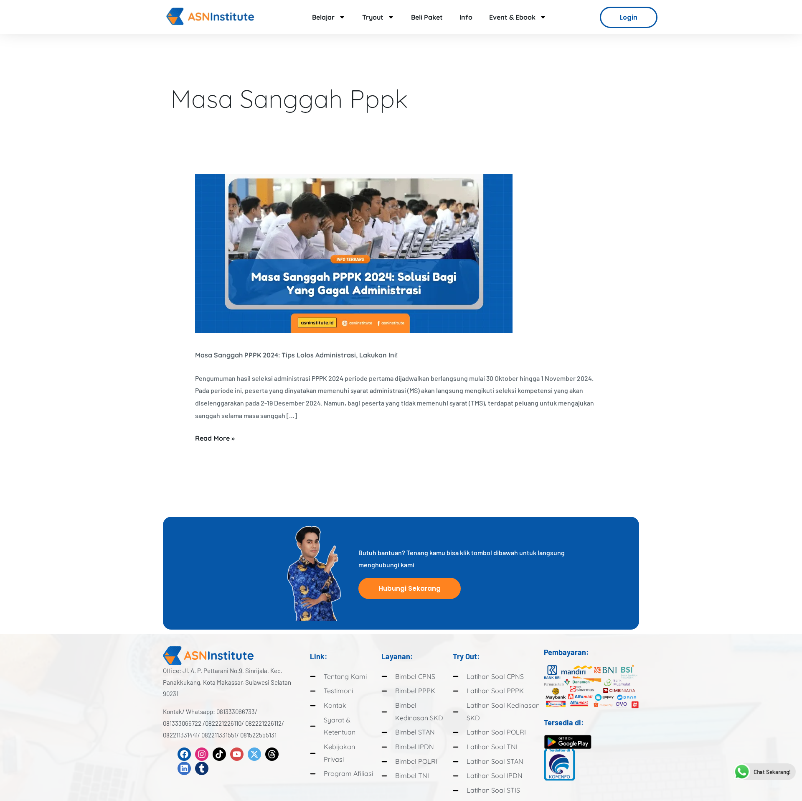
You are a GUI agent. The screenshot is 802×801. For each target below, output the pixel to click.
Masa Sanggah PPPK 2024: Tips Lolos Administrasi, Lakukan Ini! (296, 355)
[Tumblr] (201, 768)
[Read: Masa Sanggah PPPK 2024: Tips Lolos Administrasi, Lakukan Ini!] (354, 252)
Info (465, 17)
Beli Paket (427, 17)
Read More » (215, 437)
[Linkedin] (184, 768)
